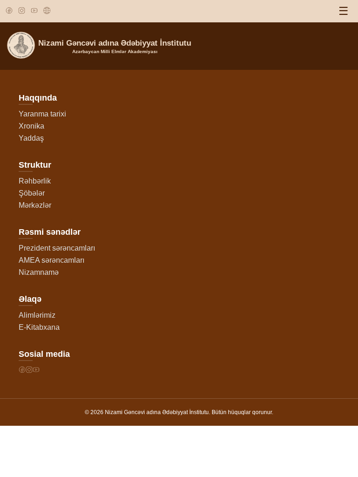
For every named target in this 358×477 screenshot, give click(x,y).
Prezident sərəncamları (57, 248)
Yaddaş (31, 138)
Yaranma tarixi (42, 114)
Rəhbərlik (35, 181)
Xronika (31, 126)
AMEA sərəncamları (51, 260)
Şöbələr (32, 193)
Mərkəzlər (35, 205)
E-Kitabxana (39, 327)
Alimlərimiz (37, 315)
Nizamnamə (39, 272)
